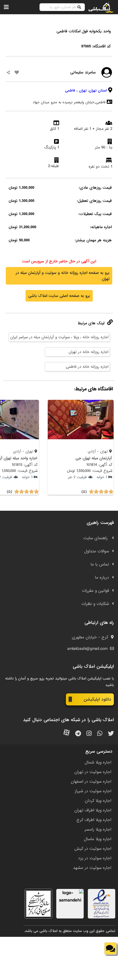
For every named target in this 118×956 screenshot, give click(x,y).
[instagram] (89, 734)
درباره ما (102, 577)
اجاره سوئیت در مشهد (92, 868)
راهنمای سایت (96, 538)
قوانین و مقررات (95, 590)
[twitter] (111, 734)
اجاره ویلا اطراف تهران (92, 810)
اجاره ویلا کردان (98, 800)
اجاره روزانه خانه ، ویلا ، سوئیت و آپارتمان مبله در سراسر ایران (59, 337)
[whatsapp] (99, 734)
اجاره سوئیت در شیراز (93, 791)
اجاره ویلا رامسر (98, 829)
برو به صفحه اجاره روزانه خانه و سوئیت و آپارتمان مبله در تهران (62, 276)
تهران (83, 90)
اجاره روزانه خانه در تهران (88, 352)
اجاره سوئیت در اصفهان (91, 781)
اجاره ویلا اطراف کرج (94, 820)
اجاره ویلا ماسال (97, 839)
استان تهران (98, 90)
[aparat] (66, 734)
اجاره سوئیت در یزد (94, 858)
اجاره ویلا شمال (98, 762)
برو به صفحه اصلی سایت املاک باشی (59, 296)
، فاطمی (71, 90)
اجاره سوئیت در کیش (92, 848)
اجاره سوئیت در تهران (92, 772)
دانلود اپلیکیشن (97, 699)
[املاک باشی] (101, 7)
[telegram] (78, 734)
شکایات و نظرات (95, 604)
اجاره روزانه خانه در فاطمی (87, 367)
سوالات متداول (96, 551)
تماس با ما (100, 564)
